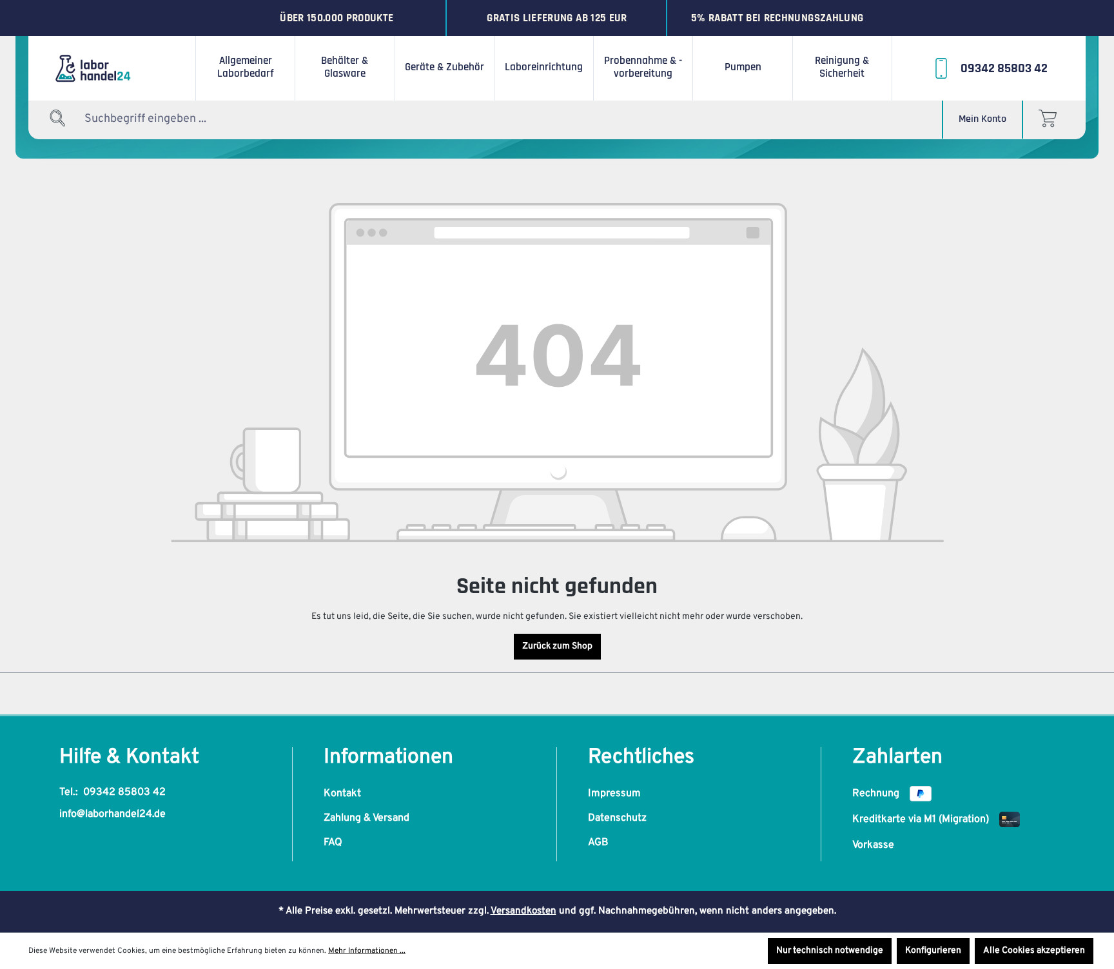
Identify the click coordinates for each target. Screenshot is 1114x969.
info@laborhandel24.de (112, 814)
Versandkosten (523, 911)
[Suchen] (58, 119)
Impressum (614, 793)
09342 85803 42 (124, 792)
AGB (598, 842)
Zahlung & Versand (366, 818)
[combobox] (164, 119)
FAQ (333, 842)
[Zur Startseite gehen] (112, 68)
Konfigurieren (933, 950)
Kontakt (342, 793)
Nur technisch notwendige (829, 950)
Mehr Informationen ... (367, 951)
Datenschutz (617, 818)
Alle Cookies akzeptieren (1034, 950)
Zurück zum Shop (557, 646)
